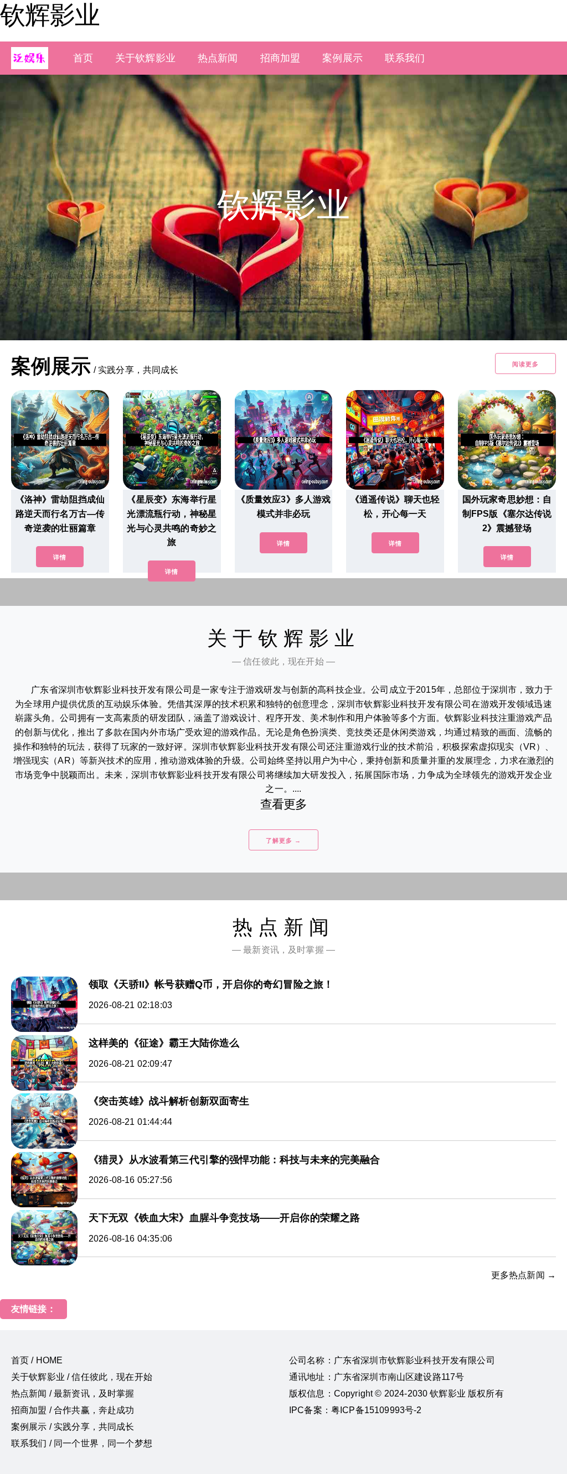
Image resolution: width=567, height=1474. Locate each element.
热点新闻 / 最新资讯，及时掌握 (73, 1393)
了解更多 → (283, 840)
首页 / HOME (37, 1360)
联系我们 (405, 58)
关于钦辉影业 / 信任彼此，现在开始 (81, 1377)
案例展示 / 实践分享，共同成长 (73, 1426)
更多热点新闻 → (523, 1275)
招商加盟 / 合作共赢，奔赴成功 (73, 1410)
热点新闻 (218, 58)
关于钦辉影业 (145, 58)
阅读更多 (525, 364)
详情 (59, 557)
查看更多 (283, 804)
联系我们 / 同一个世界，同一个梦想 (81, 1443)
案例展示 (342, 58)
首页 (83, 58)
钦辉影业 (50, 15)
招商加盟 (280, 58)
